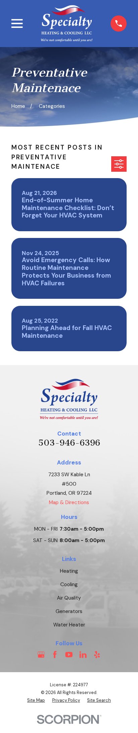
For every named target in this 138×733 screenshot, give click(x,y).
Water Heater (69, 624)
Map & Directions (69, 502)
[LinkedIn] (82, 654)
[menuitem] (36, 700)
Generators (69, 611)
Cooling (69, 584)
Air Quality (69, 598)
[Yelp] (96, 654)
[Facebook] (54, 654)
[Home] (67, 23)
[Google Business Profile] (41, 654)
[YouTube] (68, 654)
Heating (69, 571)
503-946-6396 (69, 443)
